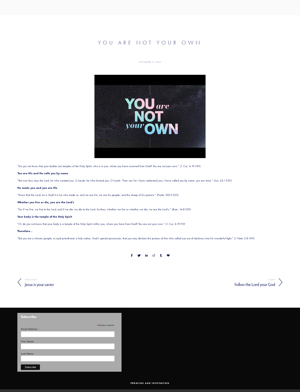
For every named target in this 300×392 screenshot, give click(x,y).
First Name (27, 341)
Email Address (30, 329)
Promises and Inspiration (150, 383)
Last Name (27, 353)
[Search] (18, 7)
